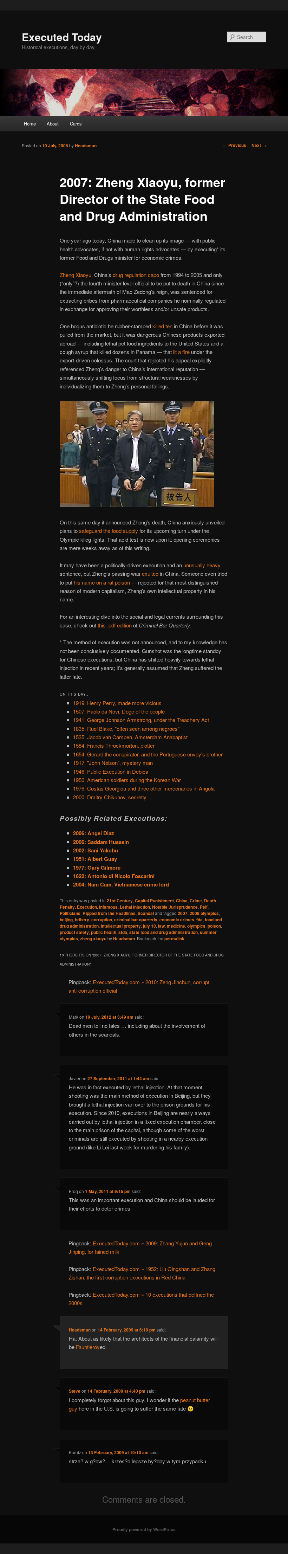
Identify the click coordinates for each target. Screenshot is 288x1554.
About (53, 123)
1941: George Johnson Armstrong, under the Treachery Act (141, 719)
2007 (183, 913)
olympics (196, 926)
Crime (196, 900)
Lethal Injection (135, 907)
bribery (82, 919)
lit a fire (181, 351)
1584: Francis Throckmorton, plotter (114, 745)
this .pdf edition (115, 625)
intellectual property (121, 926)
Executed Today (62, 36)
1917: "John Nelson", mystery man (113, 762)
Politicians (70, 913)
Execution (87, 907)
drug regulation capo (136, 274)
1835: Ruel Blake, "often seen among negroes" (126, 728)
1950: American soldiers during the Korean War (127, 780)
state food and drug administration (163, 932)
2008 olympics (204, 913)
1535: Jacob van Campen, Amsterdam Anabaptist (130, 737)
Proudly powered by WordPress (144, 1529)
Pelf (204, 907)
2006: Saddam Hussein (101, 842)
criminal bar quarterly (135, 919)
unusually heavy (202, 565)
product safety (74, 932)
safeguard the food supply (108, 530)
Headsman (86, 145)
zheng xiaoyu (93, 938)
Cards (76, 123)
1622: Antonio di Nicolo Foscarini (114, 876)
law (161, 926)
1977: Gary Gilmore (96, 867)
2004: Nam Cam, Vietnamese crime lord (121, 884)
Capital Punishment (154, 900)
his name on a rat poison (102, 582)
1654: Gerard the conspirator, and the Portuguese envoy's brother (148, 754)
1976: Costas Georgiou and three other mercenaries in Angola (144, 788)
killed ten (162, 326)
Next (258, 145)
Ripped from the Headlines (109, 913)
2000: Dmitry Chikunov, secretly (109, 797)
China (182, 900)
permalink (174, 938)
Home (30, 123)
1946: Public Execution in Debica (110, 771)
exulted (150, 573)
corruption (101, 919)
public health (103, 932)
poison (214, 926)
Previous (234, 145)
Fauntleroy (88, 1346)
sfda (122, 932)
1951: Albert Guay (95, 859)
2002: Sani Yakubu (95, 850)
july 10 (149, 926)
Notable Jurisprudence (175, 907)
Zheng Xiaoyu (75, 274)
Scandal (146, 913)
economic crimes (176, 919)
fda (199, 919)
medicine (176, 926)
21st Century (120, 900)
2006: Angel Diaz (93, 833)
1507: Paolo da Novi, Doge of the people (119, 711)
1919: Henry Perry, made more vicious (117, 703)
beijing (66, 919)
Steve (74, 1391)
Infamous (108, 907)
